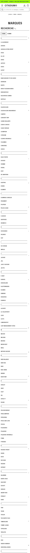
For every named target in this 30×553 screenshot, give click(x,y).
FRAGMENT (4, 201)
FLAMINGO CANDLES (6, 197)
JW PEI (3, 268)
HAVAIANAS (4, 231)
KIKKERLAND (4, 283)
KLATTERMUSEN (5, 286)
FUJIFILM (3, 204)
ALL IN (2, 56)
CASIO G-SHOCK (5, 124)
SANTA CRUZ (4, 478)
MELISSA (3, 337)
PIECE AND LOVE (5, 420)
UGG (2, 540)
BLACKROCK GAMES (6, 95)
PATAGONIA (4, 417)
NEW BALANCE (5, 359)
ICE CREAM (4, 246)
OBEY (2, 388)
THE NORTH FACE (5, 518)
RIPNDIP (3, 467)
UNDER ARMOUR (5, 543)
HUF (2, 238)
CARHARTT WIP (5, 117)
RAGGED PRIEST (5, 449)
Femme (4, 33)
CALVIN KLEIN (4, 107)
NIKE (2, 366)
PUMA (2, 438)
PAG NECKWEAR (5, 410)
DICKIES (3, 160)
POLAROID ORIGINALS (6, 434)
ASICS (2, 66)
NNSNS (3, 373)
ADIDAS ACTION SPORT (7, 49)
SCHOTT (3, 485)
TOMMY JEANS (5, 525)
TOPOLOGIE (4, 528)
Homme (9, 33)
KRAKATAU (3, 297)
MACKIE (3, 334)
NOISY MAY (4, 376)
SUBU (2, 499)
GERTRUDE (4, 219)
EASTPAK (3, 182)
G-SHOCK (3, 216)
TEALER (3, 514)
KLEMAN (3, 290)
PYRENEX (3, 441)
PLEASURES (4, 427)
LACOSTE (3, 308)
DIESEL (3, 167)
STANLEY (3, 496)
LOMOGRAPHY (4, 322)
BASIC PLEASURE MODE (7, 88)
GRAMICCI (3, 223)
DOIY (2, 171)
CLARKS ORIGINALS (6, 138)
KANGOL (3, 279)
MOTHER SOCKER (5, 351)
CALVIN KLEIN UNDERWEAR (8, 110)
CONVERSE (4, 145)
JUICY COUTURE (5, 264)
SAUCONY (3, 482)
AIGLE (2, 52)
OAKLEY (3, 384)
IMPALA (3, 249)
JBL (2, 261)
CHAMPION (4, 131)
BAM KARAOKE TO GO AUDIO (8, 78)
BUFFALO (3, 99)
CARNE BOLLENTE (5, 121)
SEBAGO (3, 489)
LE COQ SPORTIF (5, 312)
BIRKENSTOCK (4, 92)
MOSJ (2, 347)
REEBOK (3, 463)
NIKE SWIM (4, 369)
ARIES (2, 59)
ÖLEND (2, 402)
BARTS (2, 85)
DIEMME (3, 164)
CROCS (2, 149)
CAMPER (3, 114)
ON (1, 395)
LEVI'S (2, 319)
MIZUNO (3, 341)
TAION (2, 511)
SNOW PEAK (4, 492)
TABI (2, 507)
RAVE (2, 456)
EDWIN (2, 186)
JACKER (3, 257)
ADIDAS (3, 45)
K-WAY (2, 276)
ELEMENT (3, 189)
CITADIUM (3, 135)
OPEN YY (3, 398)
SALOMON (3, 475)
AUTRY (2, 70)
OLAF (2, 391)
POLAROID (3, 431)
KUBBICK (3, 300)
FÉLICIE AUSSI (4, 208)
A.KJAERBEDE (4, 42)
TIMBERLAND (4, 521)
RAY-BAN (3, 460)
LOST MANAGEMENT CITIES (8, 326)
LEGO (2, 315)
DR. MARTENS (4, 174)
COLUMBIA (3, 142)
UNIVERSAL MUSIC (6, 547)
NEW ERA (3, 362)
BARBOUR (3, 81)
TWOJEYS (3, 532)
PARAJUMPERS (5, 413)
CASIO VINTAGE (5, 128)
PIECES (3, 424)
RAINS (2, 453)
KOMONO (3, 293)
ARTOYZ (3, 63)
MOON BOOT (4, 344)
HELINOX (3, 234)
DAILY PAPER (4, 157)
